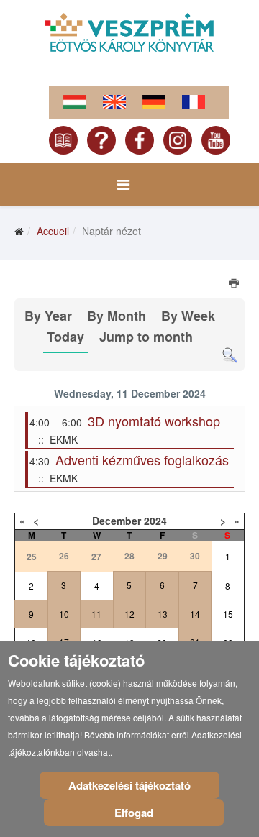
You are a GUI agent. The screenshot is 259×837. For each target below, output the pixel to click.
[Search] (229, 355)
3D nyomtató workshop (154, 420)
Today (65, 336)
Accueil (53, 231)
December (116, 520)
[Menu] (123, 184)
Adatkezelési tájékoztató (129, 785)
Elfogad (133, 812)
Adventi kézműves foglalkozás (142, 459)
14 (195, 614)
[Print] (235, 285)
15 (228, 614)
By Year (48, 315)
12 (129, 614)
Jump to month (146, 336)
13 (163, 614)
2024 (155, 520)
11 (96, 614)
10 (64, 614)
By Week (188, 315)
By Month (116, 315)
